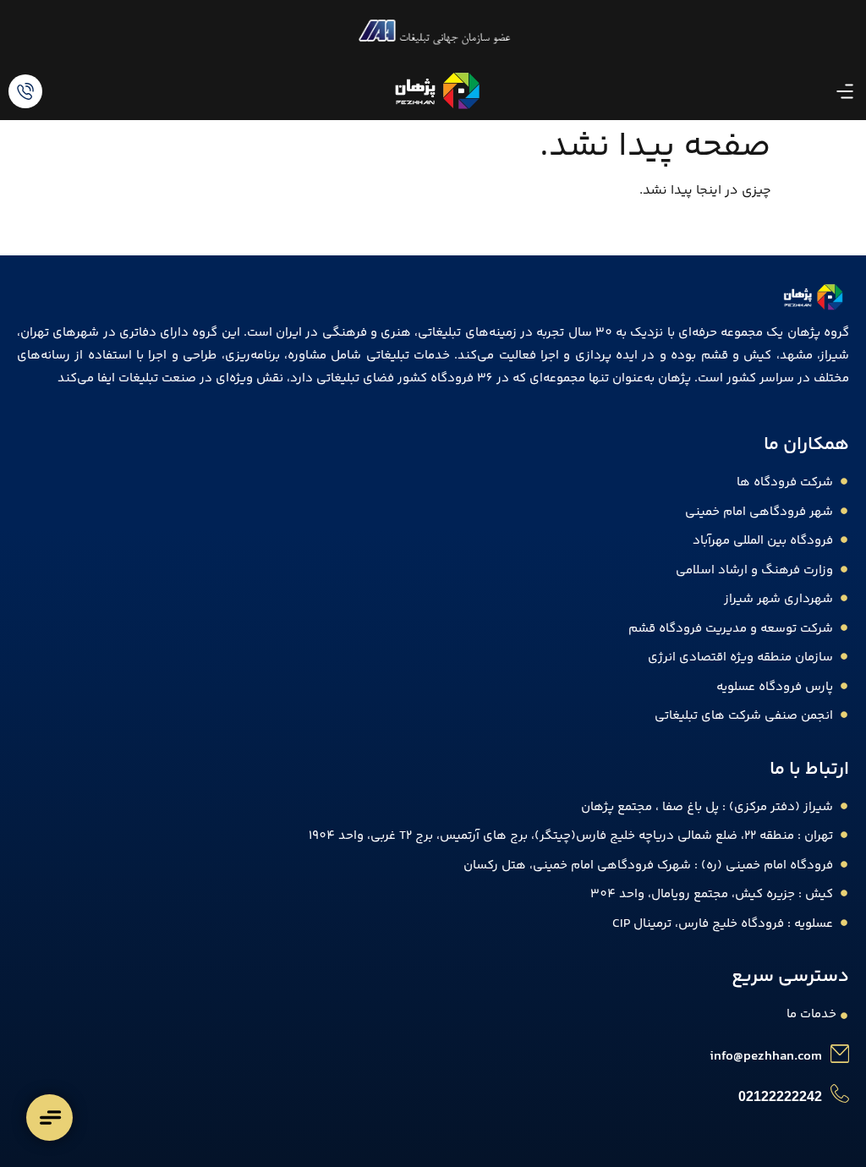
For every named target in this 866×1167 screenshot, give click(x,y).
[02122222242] (839, 1093)
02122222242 (780, 1096)
